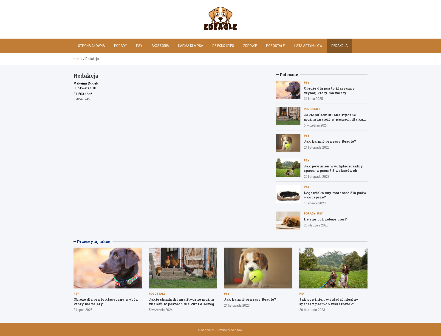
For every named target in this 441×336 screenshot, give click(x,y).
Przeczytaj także (93, 241)
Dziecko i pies (223, 46)
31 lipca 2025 (313, 99)
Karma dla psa (190, 46)
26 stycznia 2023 (316, 225)
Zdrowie (250, 46)
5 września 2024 (316, 125)
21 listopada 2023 (317, 147)
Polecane (289, 74)
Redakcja (339, 46)
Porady (120, 46)
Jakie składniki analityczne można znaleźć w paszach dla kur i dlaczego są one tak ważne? (335, 119)
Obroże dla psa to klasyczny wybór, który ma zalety (329, 90)
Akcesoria (160, 46)
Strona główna (91, 46)
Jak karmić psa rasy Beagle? (330, 141)
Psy (139, 46)
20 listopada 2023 (317, 176)
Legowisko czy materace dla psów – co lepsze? (335, 195)
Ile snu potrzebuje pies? (325, 219)
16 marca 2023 (315, 203)
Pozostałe (275, 46)
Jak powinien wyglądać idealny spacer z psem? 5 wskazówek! (333, 168)
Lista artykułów (308, 46)
